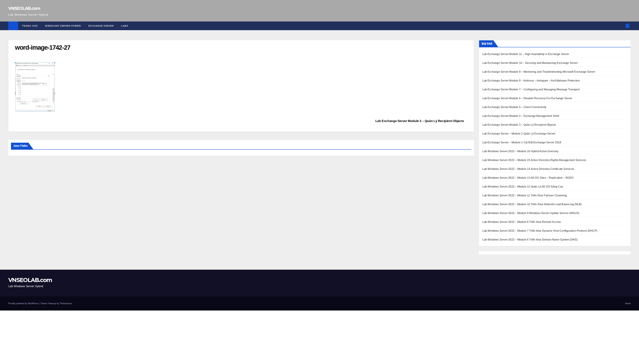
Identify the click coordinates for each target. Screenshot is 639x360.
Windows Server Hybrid (63, 25)
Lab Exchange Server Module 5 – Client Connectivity (514, 107)
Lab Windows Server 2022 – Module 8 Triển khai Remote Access (521, 221)
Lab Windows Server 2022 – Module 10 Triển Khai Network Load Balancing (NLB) (532, 204)
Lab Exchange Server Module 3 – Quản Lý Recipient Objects (420, 121)
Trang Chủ (30, 25)
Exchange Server (101, 25)
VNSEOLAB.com (24, 8)
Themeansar (66, 303)
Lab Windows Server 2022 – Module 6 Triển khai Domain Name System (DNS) (530, 239)
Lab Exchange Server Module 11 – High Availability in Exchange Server (525, 54)
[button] (622, 25)
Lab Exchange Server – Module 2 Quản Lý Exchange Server (518, 133)
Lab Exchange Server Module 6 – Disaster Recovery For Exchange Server (527, 98)
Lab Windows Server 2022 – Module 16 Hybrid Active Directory (520, 151)
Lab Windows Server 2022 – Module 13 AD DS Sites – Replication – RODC (528, 177)
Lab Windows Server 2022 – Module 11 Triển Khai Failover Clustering (524, 195)
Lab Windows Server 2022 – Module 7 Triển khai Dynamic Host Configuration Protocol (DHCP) (539, 230)
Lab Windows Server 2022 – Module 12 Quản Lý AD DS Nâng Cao (522, 186)
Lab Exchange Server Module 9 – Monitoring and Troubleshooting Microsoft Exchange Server (538, 71)
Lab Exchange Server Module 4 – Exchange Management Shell (520, 115)
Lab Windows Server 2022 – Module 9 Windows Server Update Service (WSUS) (530, 213)
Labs (124, 25)
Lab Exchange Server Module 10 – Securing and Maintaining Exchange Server (530, 63)
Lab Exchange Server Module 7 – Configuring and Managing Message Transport (531, 89)
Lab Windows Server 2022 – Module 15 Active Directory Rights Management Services (534, 160)
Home (628, 303)
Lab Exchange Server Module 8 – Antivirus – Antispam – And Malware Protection (531, 80)
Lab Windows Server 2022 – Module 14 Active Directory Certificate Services (528, 169)
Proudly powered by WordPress (23, 303)
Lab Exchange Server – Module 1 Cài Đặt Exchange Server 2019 (521, 142)
